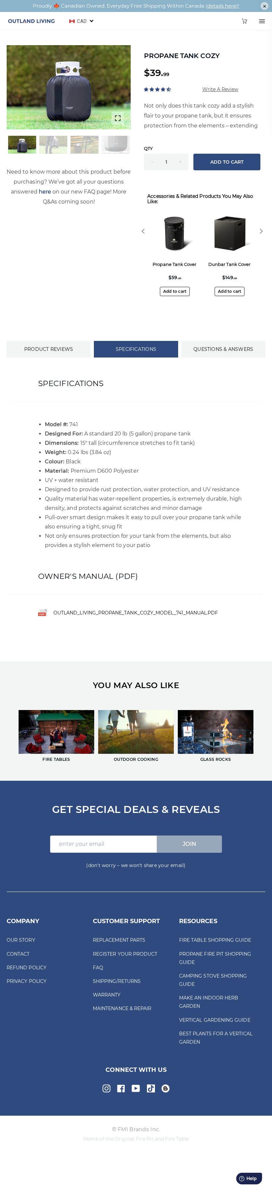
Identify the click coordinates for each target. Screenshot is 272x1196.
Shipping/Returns (117, 981)
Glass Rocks (215, 759)
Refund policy (26, 968)
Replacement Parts (119, 940)
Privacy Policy (26, 981)
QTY (148, 148)
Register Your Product (125, 954)
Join (189, 844)
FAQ (98, 968)
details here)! (223, 6)
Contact (18, 954)
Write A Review (220, 89)
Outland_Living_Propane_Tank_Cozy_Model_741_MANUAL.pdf (135, 613)
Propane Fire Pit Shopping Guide (215, 958)
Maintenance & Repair (122, 1008)
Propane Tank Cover (174, 264)
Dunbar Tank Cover (229, 264)
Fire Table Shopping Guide (215, 940)
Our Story (21, 940)
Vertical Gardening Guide (214, 1020)
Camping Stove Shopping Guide (213, 980)
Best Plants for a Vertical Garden (215, 1038)
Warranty (107, 995)
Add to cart (174, 291)
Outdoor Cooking (136, 759)
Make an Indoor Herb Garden (208, 1002)
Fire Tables (56, 759)
